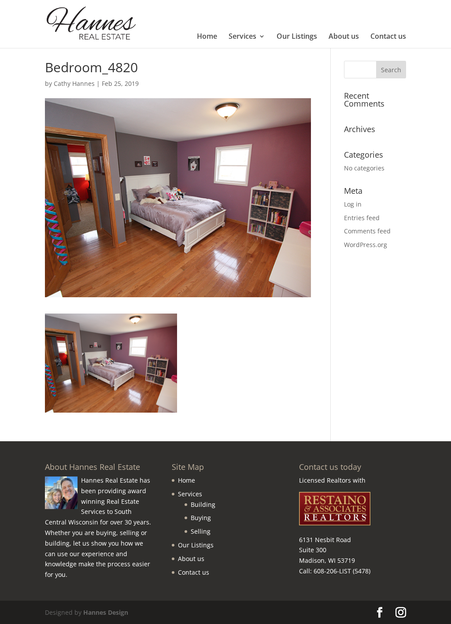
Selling (201, 531)
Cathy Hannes (74, 83)
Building (203, 504)
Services (242, 37)
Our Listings (297, 37)
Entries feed (362, 218)
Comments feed (367, 231)
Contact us (388, 37)
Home (207, 37)
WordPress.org (365, 244)
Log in (353, 204)
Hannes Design (105, 612)
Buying (201, 517)
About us (344, 37)
